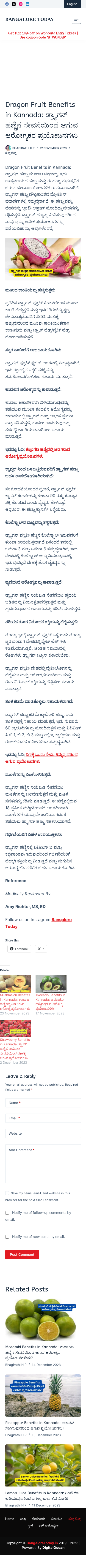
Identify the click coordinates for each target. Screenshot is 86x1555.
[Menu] (76, 19)
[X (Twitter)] (14, 4)
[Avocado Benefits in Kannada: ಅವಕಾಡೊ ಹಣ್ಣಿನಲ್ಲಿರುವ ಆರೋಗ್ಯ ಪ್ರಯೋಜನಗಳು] (51, 984)
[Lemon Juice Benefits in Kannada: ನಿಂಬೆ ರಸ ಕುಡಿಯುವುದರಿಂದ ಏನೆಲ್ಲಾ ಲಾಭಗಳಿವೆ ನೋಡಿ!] (43, 1465)
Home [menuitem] (9, 1519)
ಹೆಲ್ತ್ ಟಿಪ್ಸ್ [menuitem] (74, 1519)
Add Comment (21, 1150)
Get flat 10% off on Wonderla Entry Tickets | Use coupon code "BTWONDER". (43, 35)
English (72, 4)
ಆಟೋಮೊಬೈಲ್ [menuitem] (48, 1526)
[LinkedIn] (27, 4)
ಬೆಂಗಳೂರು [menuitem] (38, 1519)
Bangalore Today (29, 19)
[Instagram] (20, 4)
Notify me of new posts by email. (38, 1236)
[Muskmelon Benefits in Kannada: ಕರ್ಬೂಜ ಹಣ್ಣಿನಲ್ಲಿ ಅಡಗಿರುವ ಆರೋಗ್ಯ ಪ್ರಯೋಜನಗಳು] (15, 984)
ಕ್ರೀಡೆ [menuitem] (30, 1526)
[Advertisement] (43, 69)
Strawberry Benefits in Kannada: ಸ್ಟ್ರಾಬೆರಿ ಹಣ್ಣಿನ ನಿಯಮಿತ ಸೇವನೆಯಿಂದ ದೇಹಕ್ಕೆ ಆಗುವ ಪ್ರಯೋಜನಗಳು (15, 1049)
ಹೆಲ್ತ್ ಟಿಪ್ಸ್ (10, 153)
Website (15, 1133)
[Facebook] (7, 4)
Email (14, 1118)
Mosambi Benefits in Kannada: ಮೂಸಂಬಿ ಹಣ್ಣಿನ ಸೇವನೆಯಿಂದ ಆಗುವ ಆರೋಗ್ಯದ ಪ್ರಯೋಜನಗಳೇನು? (39, 1352)
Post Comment (22, 1254)
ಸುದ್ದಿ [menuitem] (23, 1519)
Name (15, 1103)
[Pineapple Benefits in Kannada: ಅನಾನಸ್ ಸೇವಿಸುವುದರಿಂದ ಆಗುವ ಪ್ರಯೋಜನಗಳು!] (43, 1395)
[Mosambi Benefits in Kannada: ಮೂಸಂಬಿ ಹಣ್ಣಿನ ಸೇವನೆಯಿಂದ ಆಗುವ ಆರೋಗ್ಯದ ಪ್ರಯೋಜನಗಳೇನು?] (43, 1320)
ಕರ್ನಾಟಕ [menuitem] (56, 1519)
